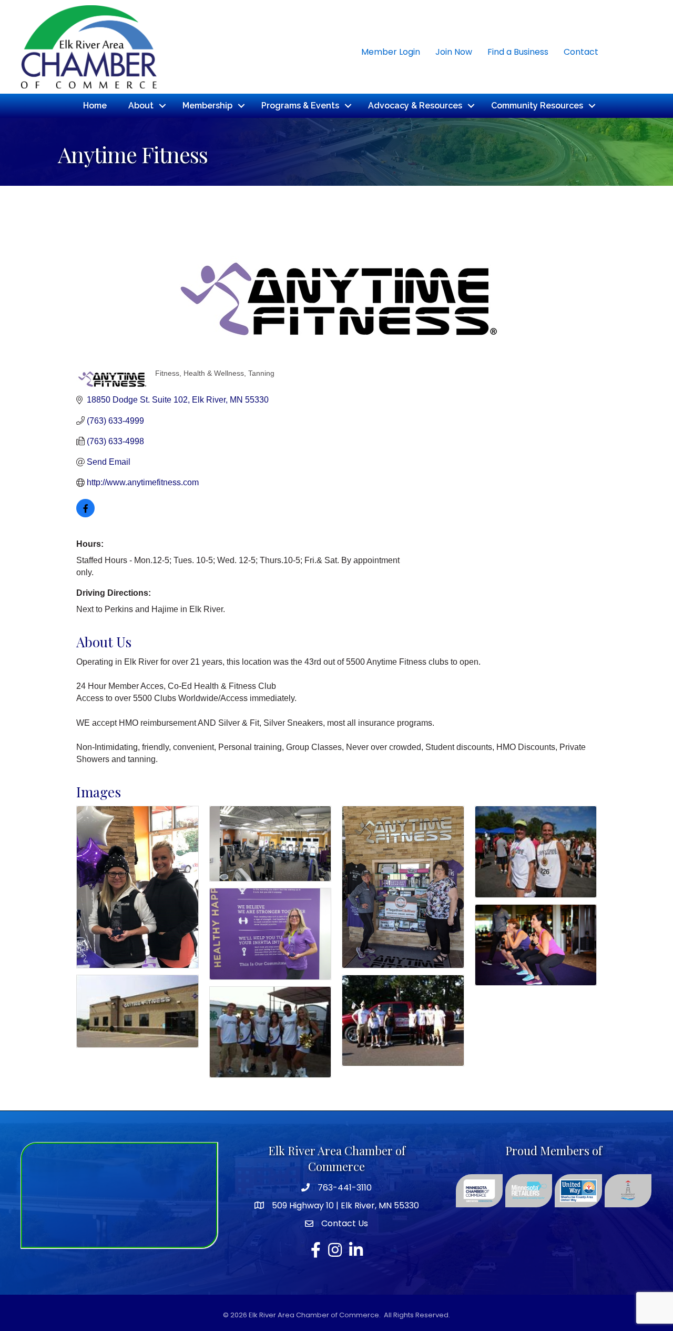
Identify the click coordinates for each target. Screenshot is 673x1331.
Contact (581, 52)
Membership (207, 106)
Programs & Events (300, 106)
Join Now (453, 52)
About (141, 106)
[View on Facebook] (85, 514)
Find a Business (517, 52)
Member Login (390, 52)
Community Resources (537, 106)
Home (95, 106)
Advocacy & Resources (415, 106)
